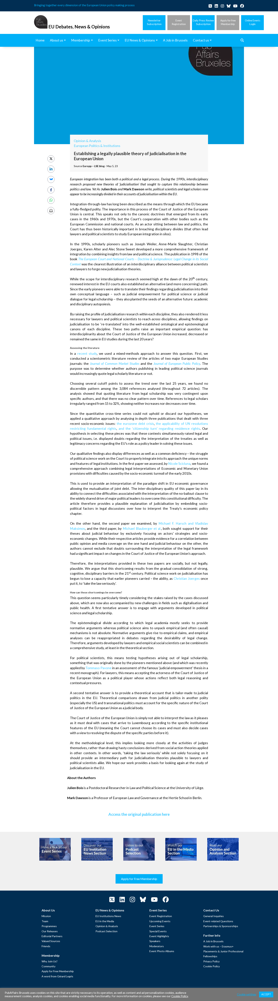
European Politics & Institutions (97, 146)
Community (48, 966)
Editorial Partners (52, 936)
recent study (87, 354)
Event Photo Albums (161, 951)
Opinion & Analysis (87, 141)
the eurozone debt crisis (135, 424)
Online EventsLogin (252, 22)
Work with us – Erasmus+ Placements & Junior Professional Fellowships (223, 951)
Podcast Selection (106, 931)
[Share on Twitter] (50, 158)
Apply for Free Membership (139, 879)
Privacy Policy (211, 961)
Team (45, 921)
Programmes (49, 926)
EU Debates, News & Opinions (79, 26)
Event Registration (160, 916)
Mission (46, 916)
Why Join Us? (49, 961)
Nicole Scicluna (179, 464)
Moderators (156, 946)
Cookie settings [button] (246, 994)
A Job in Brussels (213, 941)
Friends (46, 946)
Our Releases (50, 931)
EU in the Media (105, 921)
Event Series (156, 926)
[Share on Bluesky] (50, 179)
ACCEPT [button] (266, 994)
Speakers (154, 941)
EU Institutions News (108, 916)
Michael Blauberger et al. (142, 529)
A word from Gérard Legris (57, 976)
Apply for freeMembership (228, 22)
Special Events (158, 931)
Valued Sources (51, 941)
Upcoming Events (159, 921)
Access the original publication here (139, 814)
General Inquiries (213, 916)
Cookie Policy (211, 966)
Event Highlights (159, 936)
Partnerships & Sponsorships (220, 926)
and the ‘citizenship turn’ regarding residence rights (159, 429)
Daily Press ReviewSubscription (203, 22)
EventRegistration (179, 22)
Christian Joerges (187, 579)
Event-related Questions (218, 921)
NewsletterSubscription (154, 22)
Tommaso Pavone (98, 668)
